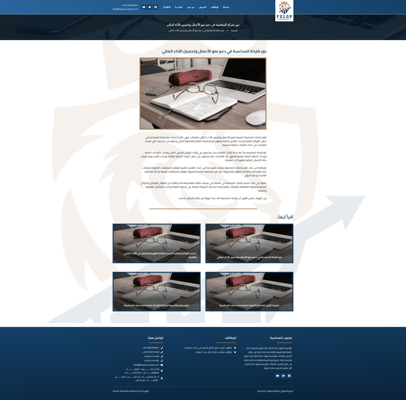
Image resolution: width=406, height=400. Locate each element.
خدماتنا (226, 7)
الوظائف (215, 7)
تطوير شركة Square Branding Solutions (131, 391)
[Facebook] (155, 7)
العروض (202, 7)
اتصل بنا (179, 7)
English (167, 7)
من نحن (190, 7)
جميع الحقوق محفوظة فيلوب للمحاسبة (275, 391)
